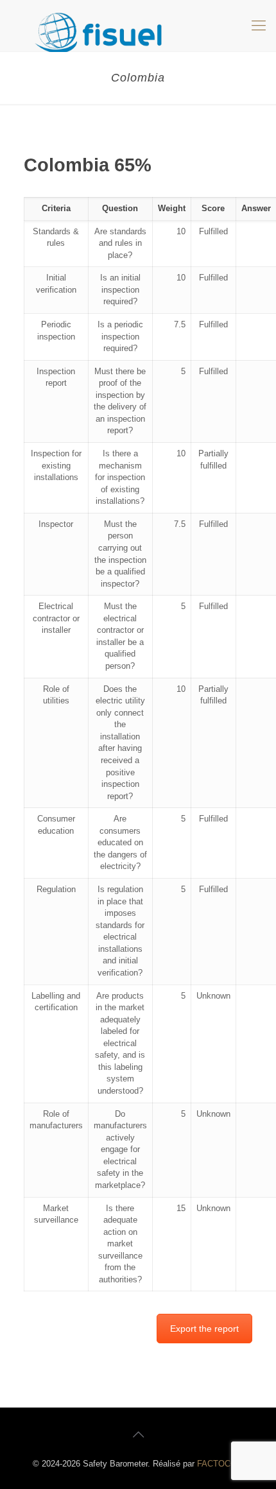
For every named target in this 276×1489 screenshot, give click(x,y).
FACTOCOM (220, 1463)
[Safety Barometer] (138, 25)
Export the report (204, 1328)
